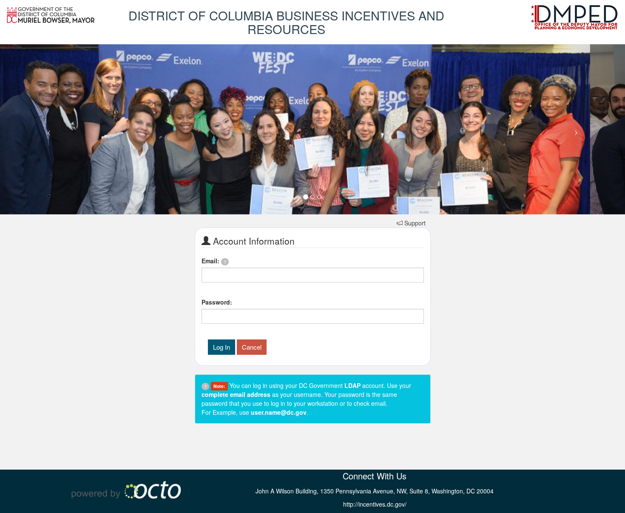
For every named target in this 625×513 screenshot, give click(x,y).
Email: (214, 260)
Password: (217, 302)
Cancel (251, 346)
